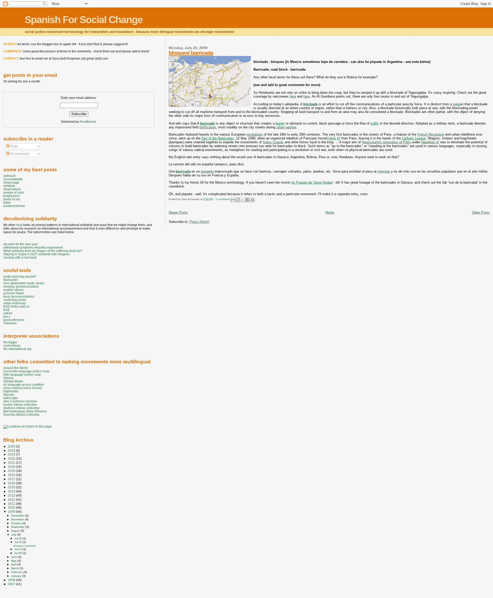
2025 (12, 446)
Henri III (334, 138)
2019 (12, 470)
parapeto (207, 171)
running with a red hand (19, 257)
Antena (8, 377)
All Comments (19, 154)
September (18, 526)
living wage (11, 182)
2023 (12, 454)
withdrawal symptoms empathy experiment (33, 247)
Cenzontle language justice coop (26, 371)
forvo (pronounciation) (18, 296)
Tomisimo (10, 323)
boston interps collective (20, 404)
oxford (7, 313)
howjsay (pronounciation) (21, 286)
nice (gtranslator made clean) (23, 283)
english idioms (13, 289)
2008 (12, 580)
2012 (12, 499)
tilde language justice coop (22, 374)
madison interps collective (21, 408)
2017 (12, 479)
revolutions (254, 134)
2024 (12, 450)
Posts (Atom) (199, 222)
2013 (12, 495)
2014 (12, 491)
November (18, 519)
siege (457, 104)
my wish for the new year (20, 244)
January (16, 575)
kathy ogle (10, 398)
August (16, 530)
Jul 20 (18, 542)
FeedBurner (88, 122)
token (7, 202)
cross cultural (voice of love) (22, 388)
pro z (6, 316)
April (14, 564)
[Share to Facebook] (247, 199)
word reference (13, 319)
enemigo (383, 171)
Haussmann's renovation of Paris (386, 142)
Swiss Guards (273, 142)
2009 (12, 511)
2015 (12, 487)
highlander (10, 391)
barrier (280, 123)
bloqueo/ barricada (191, 53)
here (293, 96)
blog (19, 225)
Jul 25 (18, 538)
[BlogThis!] (237, 199)
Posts (13, 146)
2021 (12, 462)
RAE (6, 309)
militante (9, 185)
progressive (11, 195)
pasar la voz (11, 199)
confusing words (14, 299)
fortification (208, 127)
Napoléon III (430, 142)
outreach (9, 175)
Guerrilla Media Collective (21, 414)
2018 (12, 475)
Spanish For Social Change (84, 19)
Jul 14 (18, 549)
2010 (12, 507)
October (16, 523)
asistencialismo (14, 205)
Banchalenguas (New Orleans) (24, 411)
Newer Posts (178, 212)
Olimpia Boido (13, 381)
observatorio (12, 189)
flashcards (10, 279)
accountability (13, 179)
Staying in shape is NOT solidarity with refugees (36, 254)
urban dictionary (14, 303)
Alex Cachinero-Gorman (20, 401)
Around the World (15, 367)
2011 (12, 503)
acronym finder (13, 293)
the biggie (10, 342)
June (14, 556)
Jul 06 (18, 553)
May (14, 560)
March (15, 568)
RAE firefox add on (16, 306)
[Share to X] (242, 199)
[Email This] (232, 199)
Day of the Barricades (218, 138)
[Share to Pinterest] (252, 199)
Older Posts (481, 212)
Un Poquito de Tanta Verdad (312, 182)
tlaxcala (8, 394)
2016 (12, 483)
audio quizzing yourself (19, 276)
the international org (17, 348)
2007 (12, 584)
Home (329, 212)
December (18, 515)
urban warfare (286, 127)
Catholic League (414, 138)
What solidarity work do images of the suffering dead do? (42, 250)
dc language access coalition (23, 384)
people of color (13, 192)
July (14, 534)
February (17, 572)
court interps (12, 345)
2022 (12, 458)
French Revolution (430, 134)
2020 (12, 466)
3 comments (222, 199)
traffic (375, 123)
